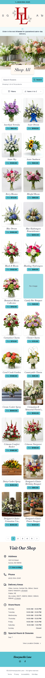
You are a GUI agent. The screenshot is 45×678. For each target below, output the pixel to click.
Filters (13, 91)
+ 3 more (17, 598)
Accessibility (25, 674)
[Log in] (37, 16)
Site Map (35, 674)
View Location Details (31, 643)
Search (39, 80)
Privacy (16, 674)
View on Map (17, 567)
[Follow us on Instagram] (20, 661)
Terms (10, 674)
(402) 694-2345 (23, 2)
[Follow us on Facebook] (25, 661)
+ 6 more (24, 591)
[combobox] (33, 91)
